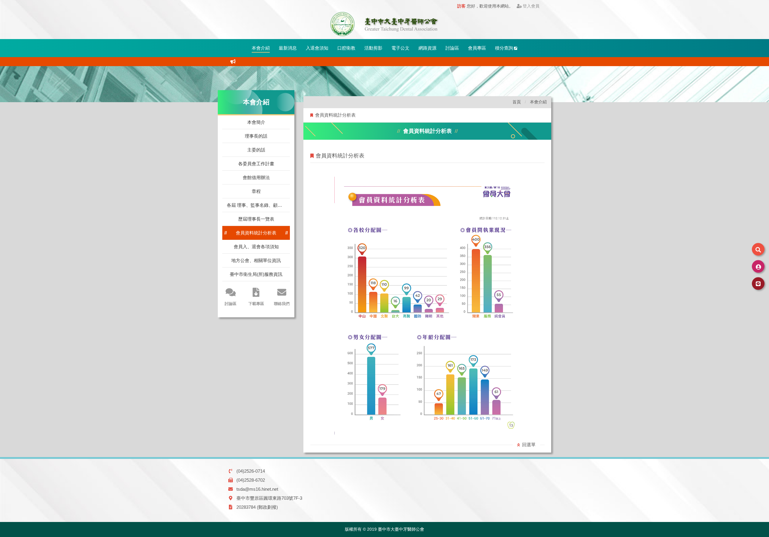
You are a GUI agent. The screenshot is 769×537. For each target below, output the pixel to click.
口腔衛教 (346, 47)
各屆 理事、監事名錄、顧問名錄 (258, 205)
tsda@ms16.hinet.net (257, 489)
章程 (256, 191)
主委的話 (256, 149)
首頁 (516, 102)
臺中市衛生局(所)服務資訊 (256, 274)
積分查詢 (504, 47)
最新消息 (288, 47)
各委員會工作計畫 (256, 163)
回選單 (529, 444)
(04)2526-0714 (250, 471)
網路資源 (427, 47)
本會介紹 (261, 47)
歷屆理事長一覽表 (256, 218)
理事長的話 (256, 136)
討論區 (452, 47)
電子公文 (400, 47)
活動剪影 (373, 47)
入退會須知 (317, 47)
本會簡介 (256, 122)
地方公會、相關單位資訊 (256, 260)
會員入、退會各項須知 (256, 246)
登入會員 (531, 6)
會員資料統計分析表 (256, 232)
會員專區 (477, 47)
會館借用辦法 (256, 177)
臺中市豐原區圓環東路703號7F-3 (269, 498)
